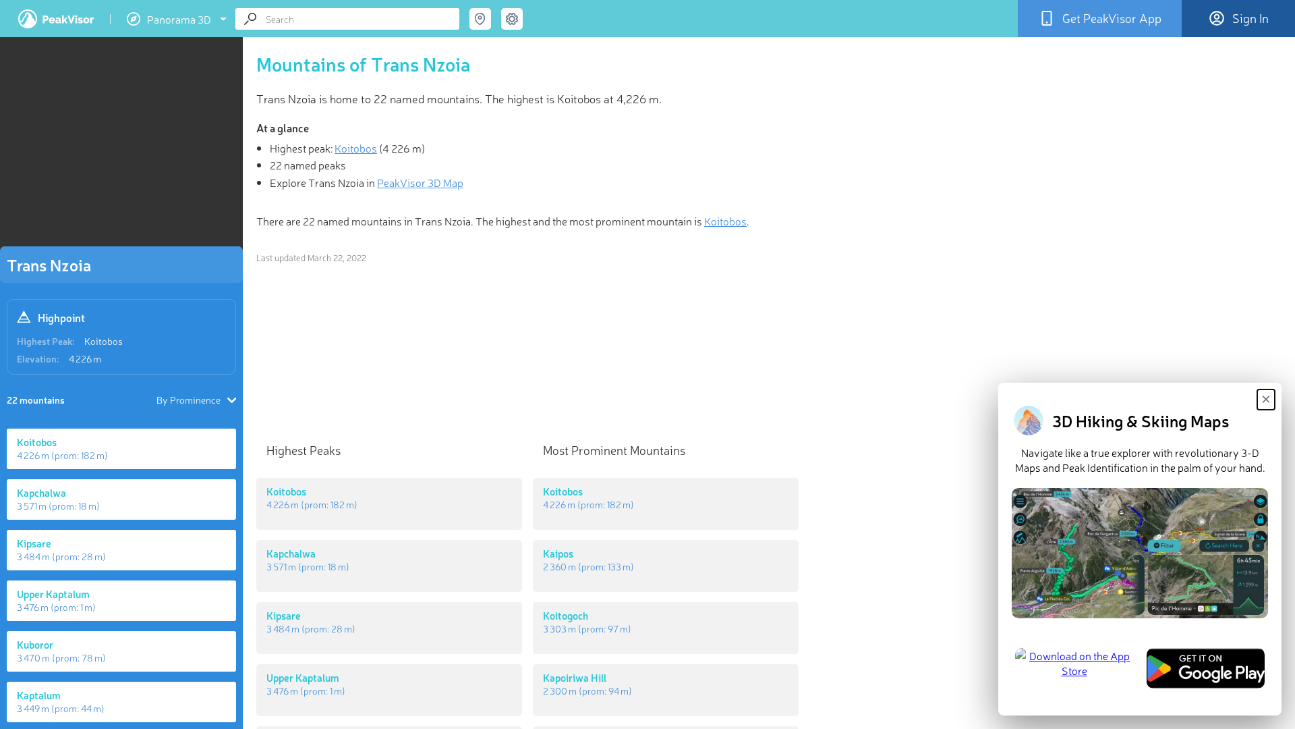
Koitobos (103, 341)
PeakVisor (56, 18)
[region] (121, 145)
